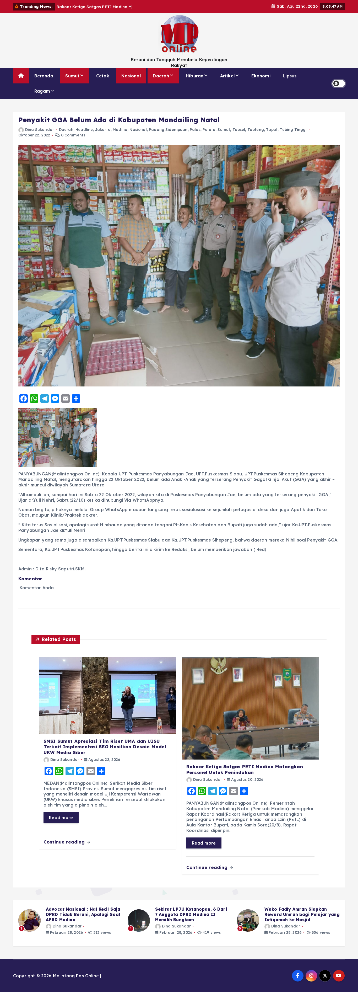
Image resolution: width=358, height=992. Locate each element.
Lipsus (289, 75)
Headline (84, 129)
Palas (195, 129)
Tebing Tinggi (293, 129)
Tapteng (255, 129)
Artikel (227, 75)
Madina (120, 129)
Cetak (102, 75)
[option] (69, 920)
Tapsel (238, 129)
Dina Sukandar (39, 129)
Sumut (72, 75)
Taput (272, 129)
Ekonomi (261, 75)
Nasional (130, 75)
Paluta (209, 129)
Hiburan (194, 75)
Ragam (42, 91)
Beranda (43, 75)
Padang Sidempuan (168, 129)
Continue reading (65, 842)
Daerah (161, 75)
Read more (61, 817)
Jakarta (103, 129)
